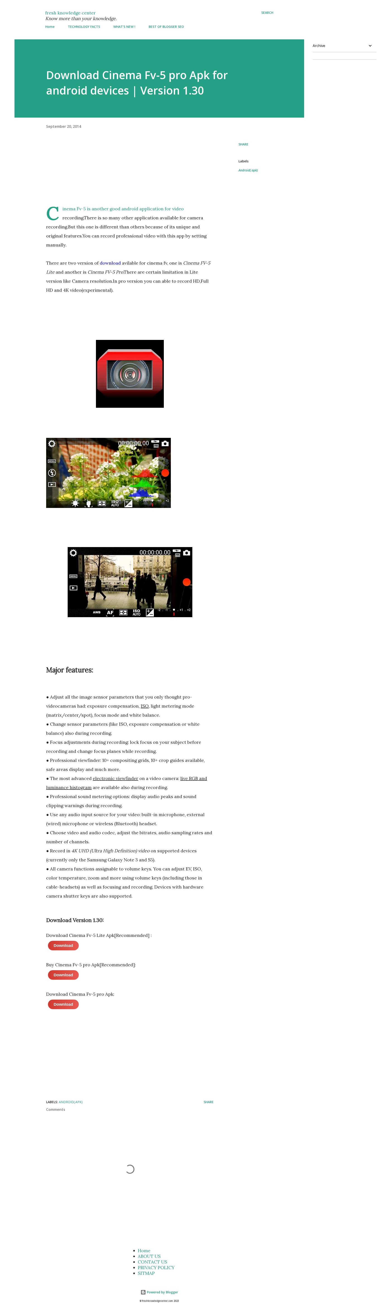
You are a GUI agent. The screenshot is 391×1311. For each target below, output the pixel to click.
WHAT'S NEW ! (124, 26)
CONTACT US (152, 1262)
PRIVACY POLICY (156, 1267)
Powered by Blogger (162, 1292)
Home (50, 26)
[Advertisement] (142, 172)
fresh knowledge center (70, 13)
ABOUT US (149, 1256)
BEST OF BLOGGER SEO (166, 26)
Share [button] (243, 144)
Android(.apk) (248, 170)
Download (63, 945)
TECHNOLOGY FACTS (84, 26)
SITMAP (146, 1273)
